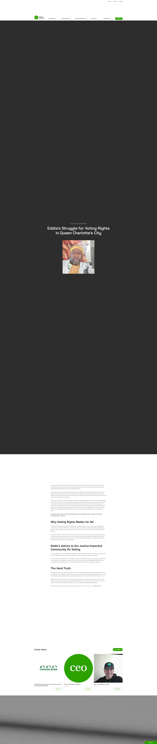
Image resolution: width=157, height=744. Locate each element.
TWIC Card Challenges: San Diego (101, 684)
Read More (58, 689)
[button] (52, 18)
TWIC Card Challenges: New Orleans (72, 684)
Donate (119, 18)
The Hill (102, 576)
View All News (118, 649)
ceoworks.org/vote (87, 586)
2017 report (77, 572)
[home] (39, 18)
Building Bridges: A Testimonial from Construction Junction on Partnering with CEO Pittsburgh (48, 685)
